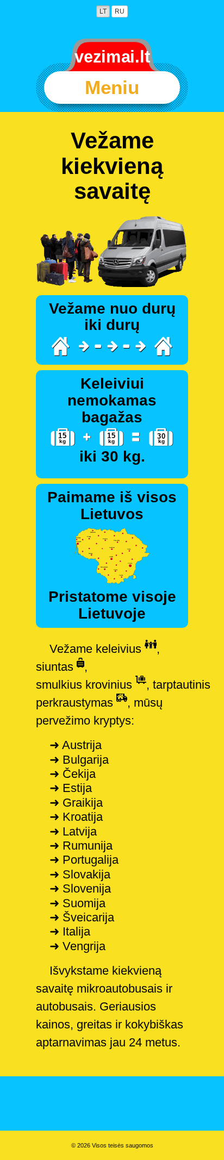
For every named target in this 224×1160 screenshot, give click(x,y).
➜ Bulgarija (79, 759)
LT (103, 11)
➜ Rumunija (81, 845)
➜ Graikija (76, 802)
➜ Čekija (72, 774)
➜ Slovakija (79, 874)
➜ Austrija (75, 745)
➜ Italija (69, 931)
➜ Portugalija (84, 859)
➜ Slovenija (80, 888)
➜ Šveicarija (81, 917)
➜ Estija (70, 788)
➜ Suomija (77, 903)
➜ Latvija (73, 831)
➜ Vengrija (77, 946)
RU (120, 11)
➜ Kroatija (76, 817)
